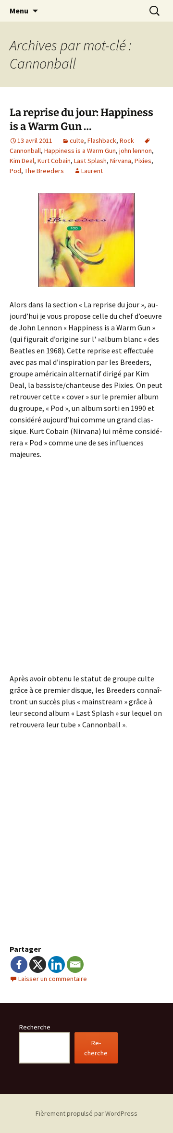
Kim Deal (22, 160)
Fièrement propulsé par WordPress (86, 1113)
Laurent (92, 170)
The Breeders (44, 170)
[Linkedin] (56, 964)
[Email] (75, 964)
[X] (37, 964)
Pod (15, 170)
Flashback (101, 140)
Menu (19, 10)
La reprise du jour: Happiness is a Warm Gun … (81, 119)
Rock (127, 140)
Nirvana (120, 160)
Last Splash (90, 160)
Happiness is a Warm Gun (80, 150)
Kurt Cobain (54, 160)
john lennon (135, 150)
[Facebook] (19, 964)
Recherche (34, 1027)
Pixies (143, 160)
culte (77, 140)
